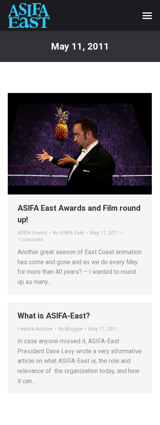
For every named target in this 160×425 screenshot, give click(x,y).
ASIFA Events (32, 233)
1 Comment (30, 240)
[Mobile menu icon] (147, 16)
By (68, 233)
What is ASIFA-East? (53, 315)
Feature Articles (34, 329)
